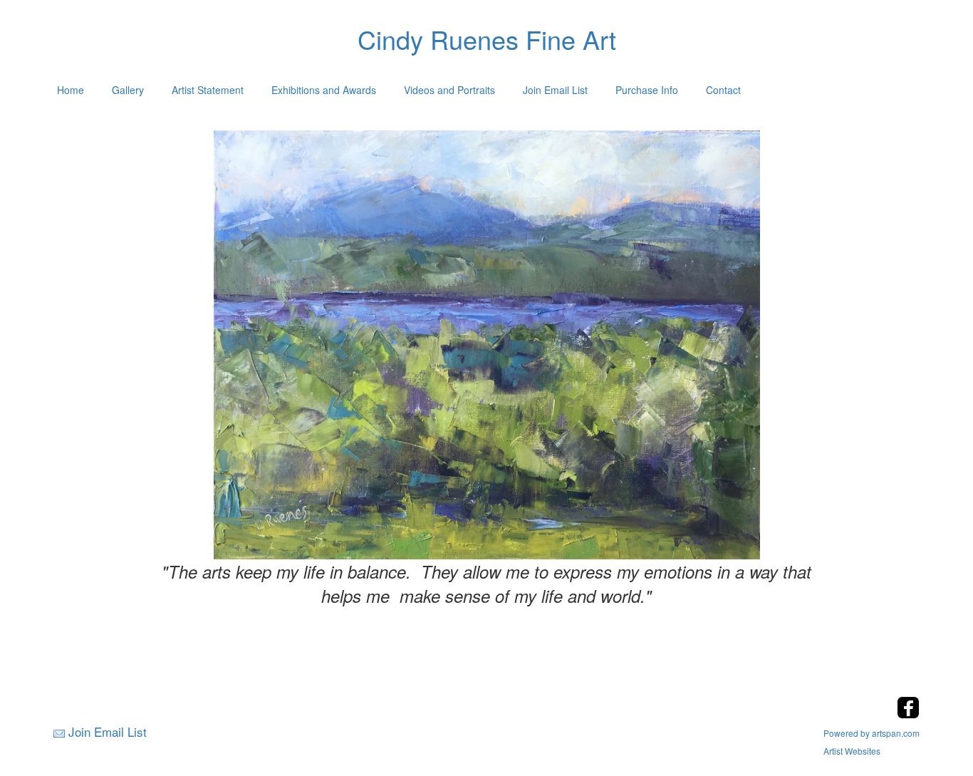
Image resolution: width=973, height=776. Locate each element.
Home (70, 90)
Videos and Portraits (449, 90)
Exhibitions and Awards (323, 90)
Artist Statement (208, 90)
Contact (723, 90)
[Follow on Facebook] (908, 714)
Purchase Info (646, 90)
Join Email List (555, 90)
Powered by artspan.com (871, 733)
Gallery (128, 90)
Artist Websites (851, 751)
